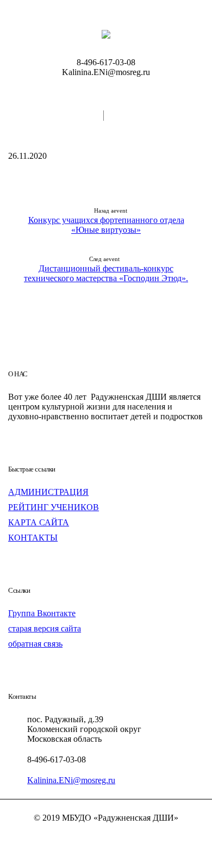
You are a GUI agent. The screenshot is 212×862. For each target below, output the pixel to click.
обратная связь (35, 643)
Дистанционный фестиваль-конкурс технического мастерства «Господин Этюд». (106, 273)
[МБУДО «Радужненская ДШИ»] (106, 34)
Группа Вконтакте (42, 613)
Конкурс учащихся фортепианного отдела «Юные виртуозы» (106, 224)
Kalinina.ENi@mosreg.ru (71, 780)
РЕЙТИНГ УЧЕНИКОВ (53, 507)
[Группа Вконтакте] (106, 837)
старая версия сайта (44, 628)
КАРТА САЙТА (38, 522)
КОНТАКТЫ (33, 537)
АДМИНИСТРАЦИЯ (48, 492)
